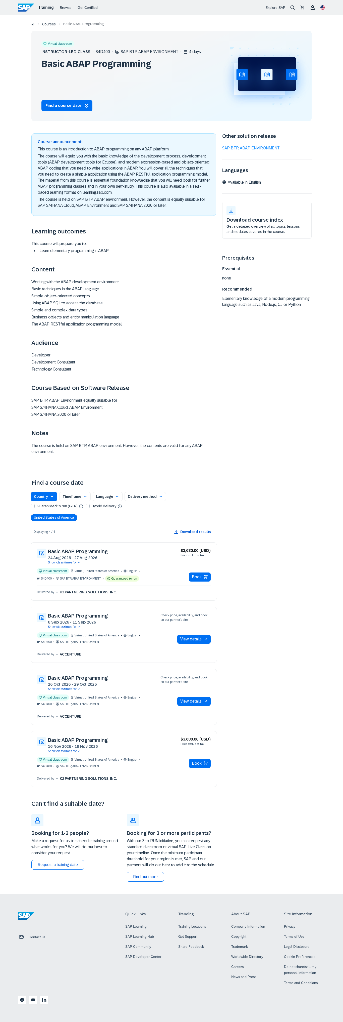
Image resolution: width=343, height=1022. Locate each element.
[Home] (33, 24)
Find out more (145, 877)
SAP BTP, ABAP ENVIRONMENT (251, 148)
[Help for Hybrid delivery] (120, 506)
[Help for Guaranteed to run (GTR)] (81, 506)
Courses (49, 24)
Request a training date (58, 865)
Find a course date (63, 105)
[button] (44, 496)
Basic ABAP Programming (78, 551)
